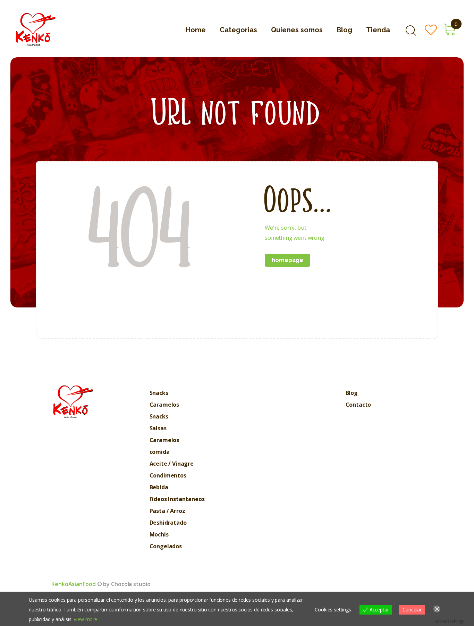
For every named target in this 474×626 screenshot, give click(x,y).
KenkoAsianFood (73, 584)
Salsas (158, 428)
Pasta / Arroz (167, 511)
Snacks (159, 393)
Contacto (358, 404)
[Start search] (410, 30)
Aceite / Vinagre (172, 463)
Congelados (166, 546)
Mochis (159, 534)
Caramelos (164, 404)
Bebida (159, 487)
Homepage (287, 260)
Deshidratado (168, 522)
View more (85, 619)
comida (160, 452)
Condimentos (168, 475)
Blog (352, 393)
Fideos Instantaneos (177, 499)
